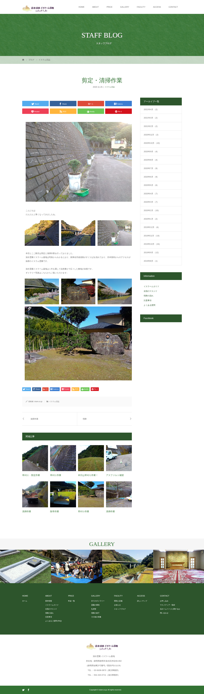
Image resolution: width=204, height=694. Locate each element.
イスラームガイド (151, 286)
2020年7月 (151, 168)
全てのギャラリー (97, 601)
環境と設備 (118, 601)
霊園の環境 (95, 605)
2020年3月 (151, 202)
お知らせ (117, 605)
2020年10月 (152, 143)
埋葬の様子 (95, 613)
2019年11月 (151, 236)
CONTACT (173, 7)
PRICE (109, 7)
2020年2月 (151, 210)
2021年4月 (151, 109)
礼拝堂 (93, 609)
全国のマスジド (150, 291)
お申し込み (164, 601)
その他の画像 (96, 617)
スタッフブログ (120, 609)
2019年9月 (151, 252)
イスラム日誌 (110, 87)
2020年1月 (151, 219)
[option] (25, 566)
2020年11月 (151, 135)
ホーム (24, 601)
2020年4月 (151, 193)
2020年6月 (151, 177)
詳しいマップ (142, 601)
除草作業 (54, 511)
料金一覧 (71, 601)
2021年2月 (151, 126)
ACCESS (157, 7)
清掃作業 (34, 419)
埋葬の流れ (148, 296)
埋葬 (85, 419)
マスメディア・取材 (167, 605)
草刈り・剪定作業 (31, 475)
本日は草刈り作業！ (88, 475)
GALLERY (124, 7)
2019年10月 (152, 244)
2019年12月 (151, 227)
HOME (81, 7)
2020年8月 (151, 160)
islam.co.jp (38, 401)
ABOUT (95, 7)
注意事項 (147, 300)
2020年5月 (151, 185)
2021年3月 (151, 118)
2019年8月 (151, 261)
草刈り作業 (55, 475)
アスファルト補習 (115, 475)
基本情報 (48, 601)
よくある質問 (149, 305)
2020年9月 (151, 151)
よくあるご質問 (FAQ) (53, 621)
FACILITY (141, 7)
